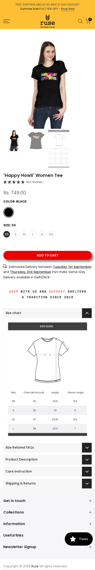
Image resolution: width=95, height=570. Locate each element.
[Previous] (3, 31)
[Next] (92, 31)
